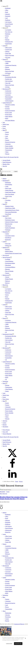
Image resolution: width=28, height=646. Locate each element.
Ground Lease (8, 49)
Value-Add (7, 83)
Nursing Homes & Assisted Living (13, 253)
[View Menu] (1, 1)
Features (7, 140)
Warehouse (7, 229)
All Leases (7, 57)
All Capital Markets (10, 120)
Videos (6, 152)
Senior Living (8, 196)
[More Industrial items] (8, 216)
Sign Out (16, 157)
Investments (5, 75)
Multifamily (8, 182)
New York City (8, 32)
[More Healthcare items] (8, 247)
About (4, 611)
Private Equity (8, 114)
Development (6, 89)
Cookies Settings (9, 643)
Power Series (6, 399)
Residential (7, 8)
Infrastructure (6, 275)
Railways (7, 283)
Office (6, 10)
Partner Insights (9, 146)
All (6, 316)
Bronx (6, 37)
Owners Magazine (7, 433)
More (4, 130)
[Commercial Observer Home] (6, 3)
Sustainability (8, 98)
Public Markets (8, 116)
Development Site (9, 557)
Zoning (7, 391)
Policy (6, 138)
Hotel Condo (8, 188)
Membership (8, 613)
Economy (7, 108)
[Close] (25, 638)
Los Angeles (8, 29)
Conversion (8, 95)
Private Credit (8, 112)
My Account (11, 157)
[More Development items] (10, 89)
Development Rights (10, 263)
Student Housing (9, 190)
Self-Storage (8, 225)
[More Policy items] (6, 383)
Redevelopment (9, 96)
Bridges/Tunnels (9, 279)
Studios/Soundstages (10, 227)
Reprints (5, 424)
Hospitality (7, 16)
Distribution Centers (10, 220)
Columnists (8, 144)
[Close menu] (1, 173)
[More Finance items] (7, 59)
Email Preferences (7, 162)
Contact (4, 422)
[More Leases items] (6, 45)
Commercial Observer (19, 624)
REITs (6, 118)
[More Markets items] (7, 28)
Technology (5, 381)
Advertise (5, 420)
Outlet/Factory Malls (10, 208)
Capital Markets (6, 102)
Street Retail (8, 214)
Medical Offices (9, 251)
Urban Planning (9, 389)
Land (6, 18)
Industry (5, 178)
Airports (7, 277)
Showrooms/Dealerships (11, 212)
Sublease (7, 51)
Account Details (6, 160)
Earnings (7, 106)
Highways (7, 281)
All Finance (8, 73)
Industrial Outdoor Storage (11, 222)
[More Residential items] (9, 180)
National (7, 39)
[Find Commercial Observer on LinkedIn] (12, 478)
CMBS (6, 63)
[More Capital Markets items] (11, 102)
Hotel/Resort (8, 237)
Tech (4, 122)
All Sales (7, 87)
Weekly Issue (6, 124)
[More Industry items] (7, 6)
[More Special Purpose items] (11, 257)
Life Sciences (8, 22)
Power (4, 128)
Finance (4, 59)
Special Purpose (9, 24)
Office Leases (8, 47)
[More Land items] (6, 241)
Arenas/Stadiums (9, 261)
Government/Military (10, 267)
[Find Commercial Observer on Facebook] (12, 468)
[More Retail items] (6, 204)
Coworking (7, 200)
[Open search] (1, 169)
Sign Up (6, 157)
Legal (6, 136)
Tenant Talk (8, 53)
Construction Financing (10, 65)
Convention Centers (10, 235)
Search (16, 171)
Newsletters (5, 426)
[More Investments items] (9, 75)
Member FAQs (6, 164)
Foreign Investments (10, 110)
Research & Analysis (10, 142)
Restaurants (8, 239)
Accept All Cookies (18, 643)
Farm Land (7, 243)
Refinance (7, 69)
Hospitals (7, 249)
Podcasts (7, 154)
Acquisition (8, 61)
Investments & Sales (7, 334)
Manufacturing (8, 224)
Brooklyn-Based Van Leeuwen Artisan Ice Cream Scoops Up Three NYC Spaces (13, 498)
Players (7, 134)
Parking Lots (8, 245)
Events (4, 126)
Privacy (21, 481)
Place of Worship (9, 271)
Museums (7, 269)
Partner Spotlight (9, 148)
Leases (4, 45)
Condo (6, 186)
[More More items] (6, 130)
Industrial (7, 14)
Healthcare (7, 20)
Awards (7, 132)
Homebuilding (8, 184)
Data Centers (8, 218)
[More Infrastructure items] (10, 275)
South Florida (8, 43)
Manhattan (7, 33)
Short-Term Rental (9, 194)
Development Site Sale (10, 77)
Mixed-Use (7, 26)
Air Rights (7, 259)
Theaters (7, 273)
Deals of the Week (9, 55)
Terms (16, 481)
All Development (9, 100)
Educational (8, 265)
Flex (6, 202)
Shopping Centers (9, 206)
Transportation (8, 150)
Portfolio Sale (8, 79)
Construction (8, 92)
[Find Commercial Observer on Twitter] (12, 457)
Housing (7, 385)
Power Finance (6, 429)
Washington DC (9, 41)
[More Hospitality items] (8, 231)
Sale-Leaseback (9, 81)
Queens (7, 35)
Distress (7, 67)
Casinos (7, 233)
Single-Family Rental (10, 192)
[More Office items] (6, 198)
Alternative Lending (10, 104)
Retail (6, 12)
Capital (4, 577)
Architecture (8, 91)
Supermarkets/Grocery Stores (12, 210)
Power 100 (5, 431)
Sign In (1, 157)
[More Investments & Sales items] (13, 334)
